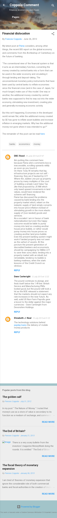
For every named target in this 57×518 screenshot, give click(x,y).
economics (24, 144)
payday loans (20, 325)
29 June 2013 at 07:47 (35, 156)
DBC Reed (19, 156)
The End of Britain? (13, 431)
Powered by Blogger (30, 506)
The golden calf (11, 396)
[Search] (53, 5)
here (42, 134)
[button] (53, 34)
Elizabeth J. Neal (22, 318)
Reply (17, 270)
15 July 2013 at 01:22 (41, 318)
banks (12, 144)
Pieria (21, 46)
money (37, 144)
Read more (48, 422)
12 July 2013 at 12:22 (40, 276)
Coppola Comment (24, 5)
